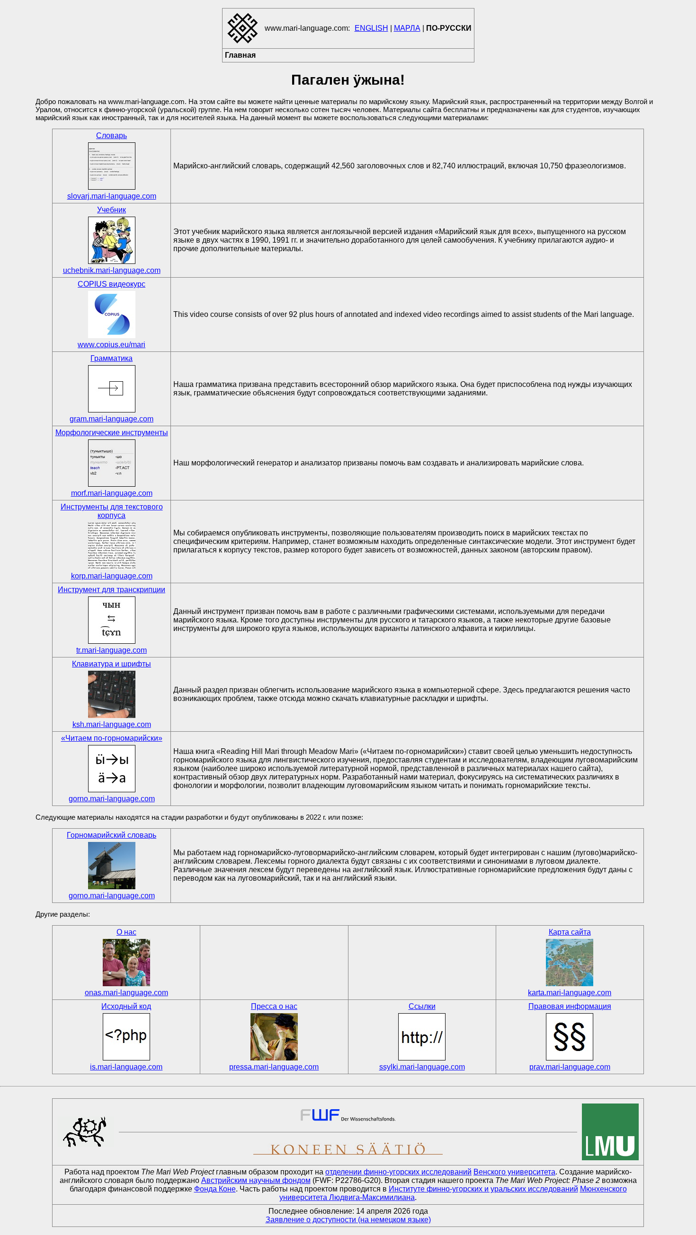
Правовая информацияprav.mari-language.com (569, 1036)
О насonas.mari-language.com (126, 962)
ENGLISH (371, 28)
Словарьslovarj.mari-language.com (111, 165)
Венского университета (514, 1172)
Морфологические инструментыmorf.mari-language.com (111, 463)
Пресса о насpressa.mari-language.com (274, 1036)
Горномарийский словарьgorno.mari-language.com (111, 865)
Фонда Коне (215, 1189)
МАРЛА (407, 28)
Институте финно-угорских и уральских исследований (483, 1189)
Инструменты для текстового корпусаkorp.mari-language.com (112, 541)
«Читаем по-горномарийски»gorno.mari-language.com (111, 768)
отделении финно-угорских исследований (398, 1172)
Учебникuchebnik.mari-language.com (112, 240)
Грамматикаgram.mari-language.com (111, 388)
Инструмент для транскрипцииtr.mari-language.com (111, 620)
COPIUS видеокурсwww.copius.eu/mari (111, 314)
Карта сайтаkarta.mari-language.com (569, 962)
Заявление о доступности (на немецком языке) (348, 1220)
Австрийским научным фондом (256, 1180)
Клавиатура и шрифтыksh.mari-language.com (111, 694)
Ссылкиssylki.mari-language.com (422, 1036)
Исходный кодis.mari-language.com (126, 1036)
